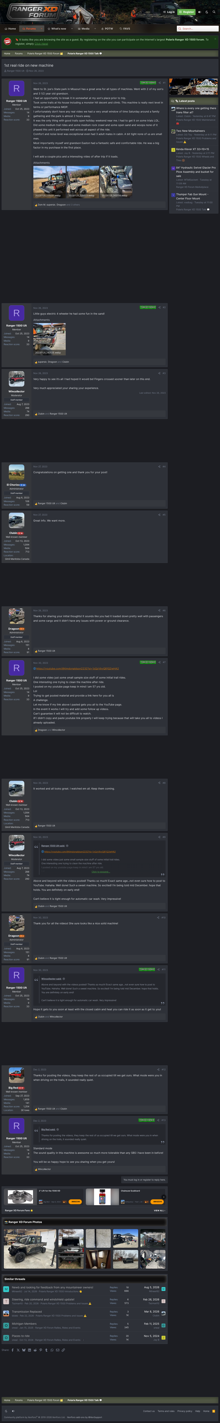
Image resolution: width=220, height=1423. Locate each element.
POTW (109, 28)
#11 (164, 969)
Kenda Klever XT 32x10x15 (192, 149)
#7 (164, 662)
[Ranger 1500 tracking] (30, 1249)
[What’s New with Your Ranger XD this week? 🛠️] (71, 1249)
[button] (206, 12)
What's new (58, 28)
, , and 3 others (59, 204)
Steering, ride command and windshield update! (43, 1299)
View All (159, 1210)
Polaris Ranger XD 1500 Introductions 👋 (60, 1291)
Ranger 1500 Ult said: (53, 845)
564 (27, 548)
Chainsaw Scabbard (130, 1191)
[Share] (159, 82)
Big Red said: (48, 1129)
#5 (164, 514)
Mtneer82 (17, 1291)
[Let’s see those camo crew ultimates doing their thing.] (153, 1259)
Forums (31, 28)
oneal (15, 1327)
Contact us (149, 1411)
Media (85, 28)
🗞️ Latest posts (185, 101)
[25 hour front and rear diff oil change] (98, 1238)
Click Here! (41, 43)
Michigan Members (24, 1323)
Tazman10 (17, 1303)
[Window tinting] (125, 1259)
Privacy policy (184, 1411)
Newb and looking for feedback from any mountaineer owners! (52, 1287)
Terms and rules (166, 1411)
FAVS (126, 28)
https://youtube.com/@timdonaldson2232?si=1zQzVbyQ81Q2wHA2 (77, 668)
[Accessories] (125, 1238)
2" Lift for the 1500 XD (49, 1191)
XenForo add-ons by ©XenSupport (84, 1417)
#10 (164, 917)
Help (197, 1411)
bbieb (15, 1315)
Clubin (156, 1315)
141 (27, 1103)
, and (53, 361)
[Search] (214, 12)
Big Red (46, 1202)
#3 (164, 373)
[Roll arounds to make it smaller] (98, 1259)
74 (28, 411)
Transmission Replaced (27, 1311)
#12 (164, 1069)
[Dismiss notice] (215, 39)
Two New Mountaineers (190, 130)
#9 (164, 837)
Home (12, 28)
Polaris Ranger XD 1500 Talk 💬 (193, 209)
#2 (164, 307)
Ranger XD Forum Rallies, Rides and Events (57, 1327)
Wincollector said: (51, 978)
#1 (164, 82)
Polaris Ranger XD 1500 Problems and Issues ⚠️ (66, 1303)
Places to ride (21, 1336)
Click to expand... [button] (101, 871)
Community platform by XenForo (34, 1417)
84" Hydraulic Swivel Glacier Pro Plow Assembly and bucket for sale (196, 171)
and (52, 413)
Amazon (76, 1202)
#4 (164, 466)
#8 (164, 782)
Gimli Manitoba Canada (17, 559)
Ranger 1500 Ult (15, 70)
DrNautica (129, 1202)
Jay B (156, 1339)
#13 (164, 1120)
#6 (164, 610)
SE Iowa (25, 1110)
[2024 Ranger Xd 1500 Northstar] (153, 1238)
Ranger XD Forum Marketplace (192, 187)
